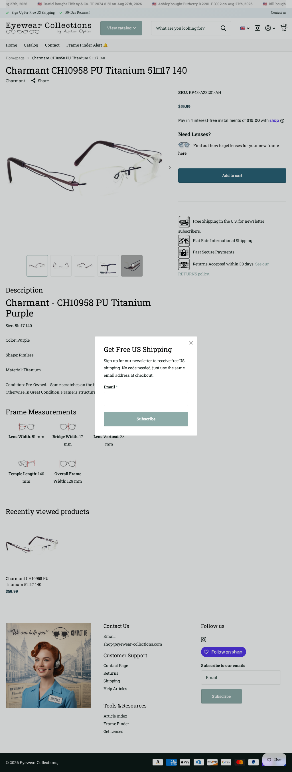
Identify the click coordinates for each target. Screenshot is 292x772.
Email (111, 387)
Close (191, 342)
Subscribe (146, 419)
